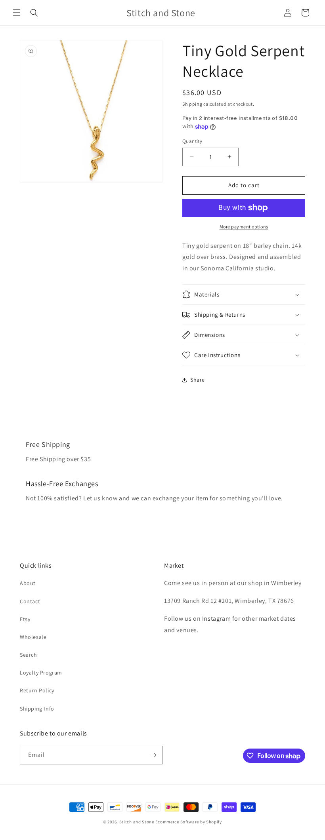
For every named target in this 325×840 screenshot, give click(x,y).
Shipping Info (37, 708)
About (28, 583)
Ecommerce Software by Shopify (188, 822)
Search (28, 654)
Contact (30, 601)
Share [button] (197, 379)
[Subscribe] (153, 755)
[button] (16, 12)
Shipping (192, 104)
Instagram (216, 618)
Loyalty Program (41, 672)
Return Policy (37, 690)
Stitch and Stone (136, 822)
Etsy (25, 619)
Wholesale (33, 636)
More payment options (244, 227)
